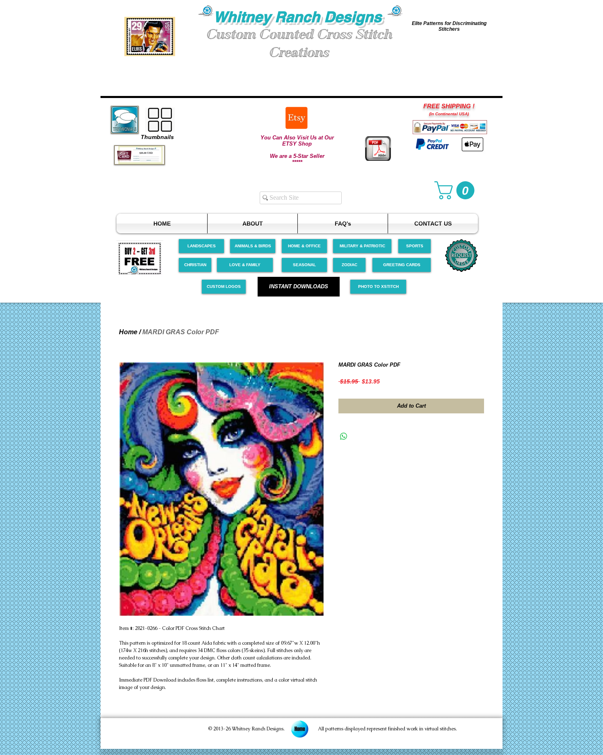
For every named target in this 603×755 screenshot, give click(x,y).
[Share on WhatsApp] (344, 436)
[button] (149, 36)
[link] (456, 190)
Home (128, 331)
